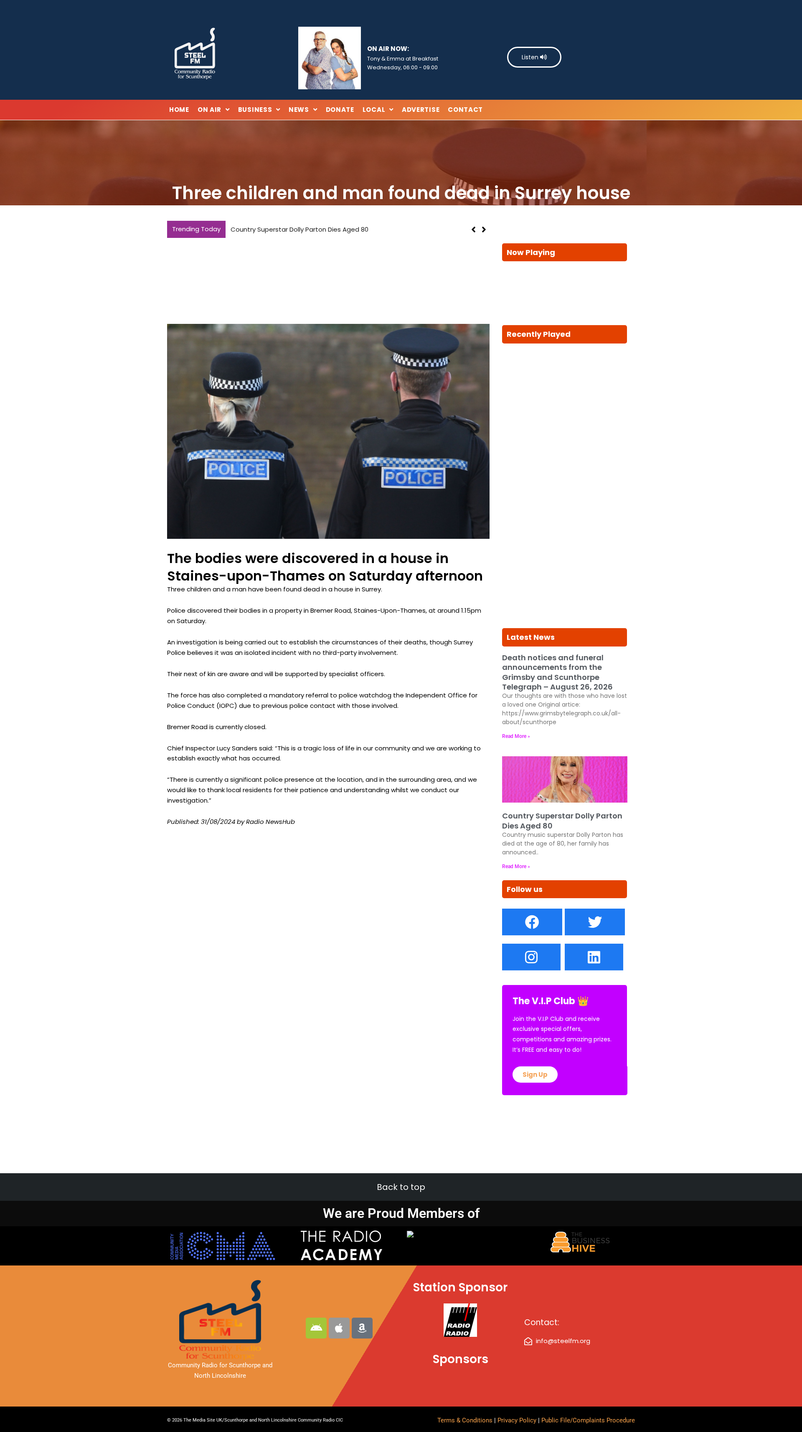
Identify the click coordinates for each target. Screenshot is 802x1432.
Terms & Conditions (464, 1420)
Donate (340, 109)
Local (374, 109)
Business (255, 109)
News (299, 109)
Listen (531, 57)
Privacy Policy (517, 1420)
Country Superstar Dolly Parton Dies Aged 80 (299, 229)
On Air (209, 109)
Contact (465, 109)
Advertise (420, 109)
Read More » (516, 736)
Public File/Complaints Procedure (588, 1420)
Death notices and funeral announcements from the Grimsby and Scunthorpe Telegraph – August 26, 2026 (557, 672)
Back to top (401, 1187)
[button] (484, 229)
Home (179, 109)
